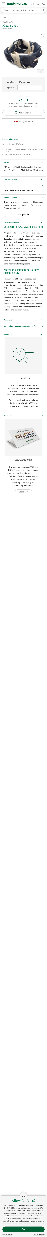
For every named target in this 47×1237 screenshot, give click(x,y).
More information (39, 1235)
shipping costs (33, 103)
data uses (27, 1208)
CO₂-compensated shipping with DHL (23, 106)
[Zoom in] (42, 71)
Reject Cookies (7, 1235)
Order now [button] (23, 492)
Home (5, 17)
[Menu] (3, 3)
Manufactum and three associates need (18, 1205)
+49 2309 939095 (26, 403)
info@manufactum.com (28, 406)
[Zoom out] (38, 71)
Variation (10, 82)
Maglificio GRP (26, 190)
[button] (43, 36)
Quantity (10, 88)
